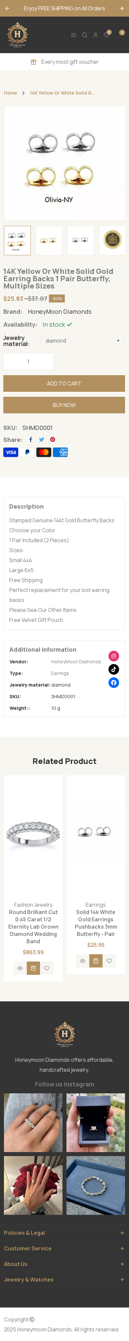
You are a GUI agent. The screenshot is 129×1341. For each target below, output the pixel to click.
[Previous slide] (7, 8)
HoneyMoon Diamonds (76, 661)
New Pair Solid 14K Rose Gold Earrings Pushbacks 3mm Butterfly (96, 923)
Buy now (64, 405)
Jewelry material (15, 341)
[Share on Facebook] (31, 440)
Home (10, 93)
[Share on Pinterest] (53, 440)
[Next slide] (121, 8)
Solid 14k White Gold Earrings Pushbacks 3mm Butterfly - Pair (33, 923)
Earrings (60, 673)
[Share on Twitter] (42, 440)
